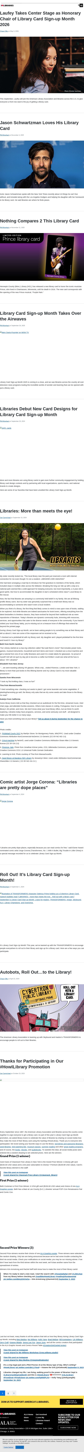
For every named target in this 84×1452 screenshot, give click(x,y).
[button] (81, 5)
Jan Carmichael (5, 517)
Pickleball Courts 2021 (11, 734)
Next (13, 1393)
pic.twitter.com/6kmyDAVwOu (16, 1279)
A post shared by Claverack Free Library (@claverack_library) (30, 1175)
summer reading (48, 1147)
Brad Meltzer (53, 1339)
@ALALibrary (68, 1375)
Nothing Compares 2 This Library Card (39, 220)
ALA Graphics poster (48, 1253)
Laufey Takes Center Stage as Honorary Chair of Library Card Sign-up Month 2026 (40, 19)
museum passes (34, 1147)
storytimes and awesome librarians (69, 1144)
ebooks (24, 1150)
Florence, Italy (8, 747)
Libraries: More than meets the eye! (36, 511)
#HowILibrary (49, 1276)
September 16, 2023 (12, 1380)
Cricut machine (8, 740)
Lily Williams (78, 1339)
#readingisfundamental (66, 1276)
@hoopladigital (61, 1274)
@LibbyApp (77, 1274)
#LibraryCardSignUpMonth (15, 1375)
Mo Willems (32, 1339)
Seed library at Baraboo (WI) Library (17, 758)
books (17, 1150)
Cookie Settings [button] (8, 1447)
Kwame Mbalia (16, 1342)
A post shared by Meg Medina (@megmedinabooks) (26, 1360)
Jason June (41, 1342)
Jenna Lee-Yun (29, 1342)
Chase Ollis (4, 31)
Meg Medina (21, 1339)
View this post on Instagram (15, 1172)
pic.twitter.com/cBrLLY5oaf (27, 1367)
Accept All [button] (20, 1447)
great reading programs (73, 1147)
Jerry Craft (4, 1342)
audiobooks (36, 1150)
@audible (39, 1276)
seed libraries (5, 1147)
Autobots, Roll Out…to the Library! (36, 972)
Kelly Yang (42, 1339)
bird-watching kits (19, 1147)
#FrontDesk (8, 1378)
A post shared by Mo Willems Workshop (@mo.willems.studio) (30, 1353)
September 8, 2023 (76, 1367)
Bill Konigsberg (65, 1339)
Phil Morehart (4, 135)
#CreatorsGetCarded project (54, 1345)
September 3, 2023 (67, 1279)
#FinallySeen (19, 1378)
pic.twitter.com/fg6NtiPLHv (37, 1378)
